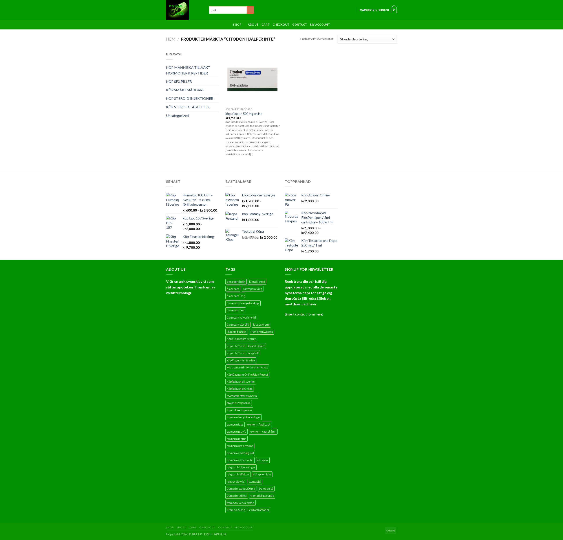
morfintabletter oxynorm (242, 396)
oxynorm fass (235, 424)
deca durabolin (236, 281)
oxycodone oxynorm (239, 410)
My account (320, 24)
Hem (170, 39)
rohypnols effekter (238, 474)
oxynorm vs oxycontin (240, 460)
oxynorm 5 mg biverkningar (243, 417)
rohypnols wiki (236, 481)
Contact (299, 24)
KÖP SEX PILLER (179, 81)
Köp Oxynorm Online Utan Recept (247, 374)
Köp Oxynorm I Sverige (241, 360)
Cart (265, 24)
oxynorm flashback (259, 424)
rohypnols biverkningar (241, 467)
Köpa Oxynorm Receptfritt (243, 353)
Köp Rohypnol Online (239, 388)
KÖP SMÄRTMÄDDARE (185, 90)
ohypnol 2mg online (238, 403)
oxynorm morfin (236, 438)
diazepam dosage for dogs (243, 303)
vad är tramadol (259, 510)
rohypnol (262, 460)
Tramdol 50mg (236, 510)
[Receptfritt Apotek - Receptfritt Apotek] (184, 10)
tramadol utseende (262, 495)
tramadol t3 (266, 488)
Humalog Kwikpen (261, 331)
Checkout (281, 24)
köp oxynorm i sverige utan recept (247, 367)
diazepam (233, 289)
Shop (237, 24)
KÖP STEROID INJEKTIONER (189, 98)
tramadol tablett (237, 495)
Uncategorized (177, 115)
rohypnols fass (262, 474)
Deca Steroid (257, 281)
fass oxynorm (261, 324)
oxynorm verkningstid (240, 453)
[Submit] (250, 10)
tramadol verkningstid (240, 503)
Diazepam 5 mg (252, 289)
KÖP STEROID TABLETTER (188, 107)
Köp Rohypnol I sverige (241, 381)
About (253, 24)
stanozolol (255, 481)
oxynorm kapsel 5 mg (263, 431)
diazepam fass (236, 310)
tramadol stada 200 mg (241, 488)
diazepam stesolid (238, 324)
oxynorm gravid (236, 431)
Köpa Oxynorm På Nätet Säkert (246, 346)
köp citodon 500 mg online (243, 114)
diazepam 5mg (236, 296)
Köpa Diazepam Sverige (241, 339)
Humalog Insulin (237, 331)
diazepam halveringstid (241, 317)
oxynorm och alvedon (240, 446)
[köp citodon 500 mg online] (252, 78)
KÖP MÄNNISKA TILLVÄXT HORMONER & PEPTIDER (188, 70)
